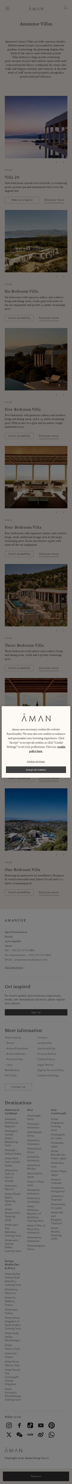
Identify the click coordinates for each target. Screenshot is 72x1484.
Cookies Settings (36, 761)
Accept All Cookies (36, 769)
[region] (36, 742)
